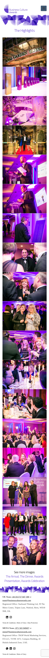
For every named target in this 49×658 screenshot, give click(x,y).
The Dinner (26, 576)
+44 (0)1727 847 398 (20, 597)
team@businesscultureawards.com (17, 600)
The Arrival (12, 576)
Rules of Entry (21, 623)
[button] (44, 8)
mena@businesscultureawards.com (17, 632)
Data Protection (33, 623)
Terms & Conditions (9, 623)
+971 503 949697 (22, 628)
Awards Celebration (33, 580)
